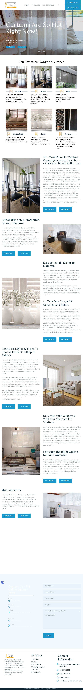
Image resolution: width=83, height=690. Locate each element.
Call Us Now (11, 46)
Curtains (35, 659)
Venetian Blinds (38, 667)
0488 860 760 (16, 601)
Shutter (34, 669)
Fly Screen (35, 672)
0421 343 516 (16, 606)
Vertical (34, 662)
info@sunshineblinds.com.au (21, 626)
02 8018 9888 (16, 621)
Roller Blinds (36, 664)
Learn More (22, 46)
